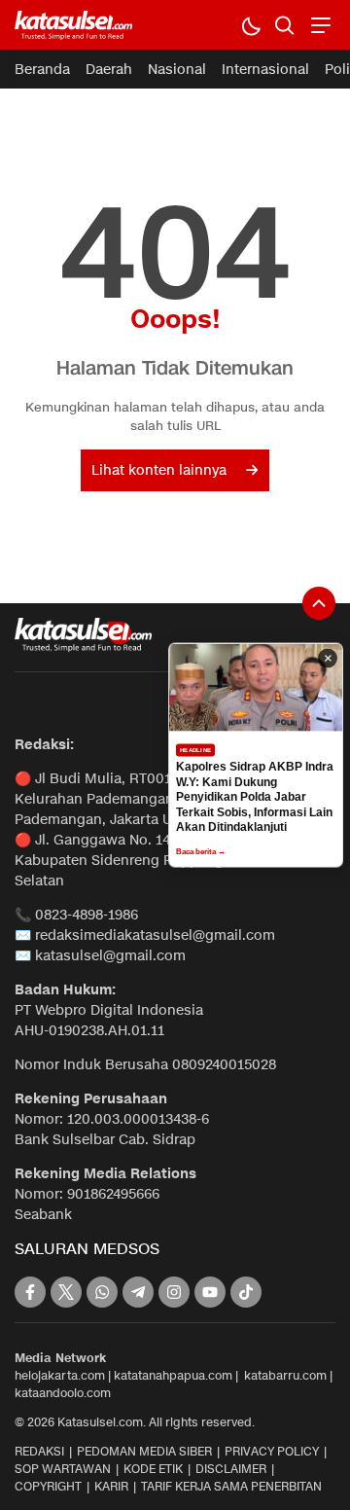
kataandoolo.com (63, 1392)
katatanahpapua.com (173, 1375)
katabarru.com (285, 1375)
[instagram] (174, 1292)
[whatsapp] (102, 1292)
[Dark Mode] (250, 25)
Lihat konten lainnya (159, 470)
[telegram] (138, 1292)
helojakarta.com (60, 1375)
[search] (284, 25)
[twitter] (66, 1292)
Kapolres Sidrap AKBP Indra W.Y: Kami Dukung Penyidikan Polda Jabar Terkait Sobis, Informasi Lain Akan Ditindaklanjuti (254, 797)
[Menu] (318, 25)
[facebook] (30, 1292)
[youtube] (210, 1292)
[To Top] (318, 603)
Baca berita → (201, 850)
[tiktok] (246, 1292)
